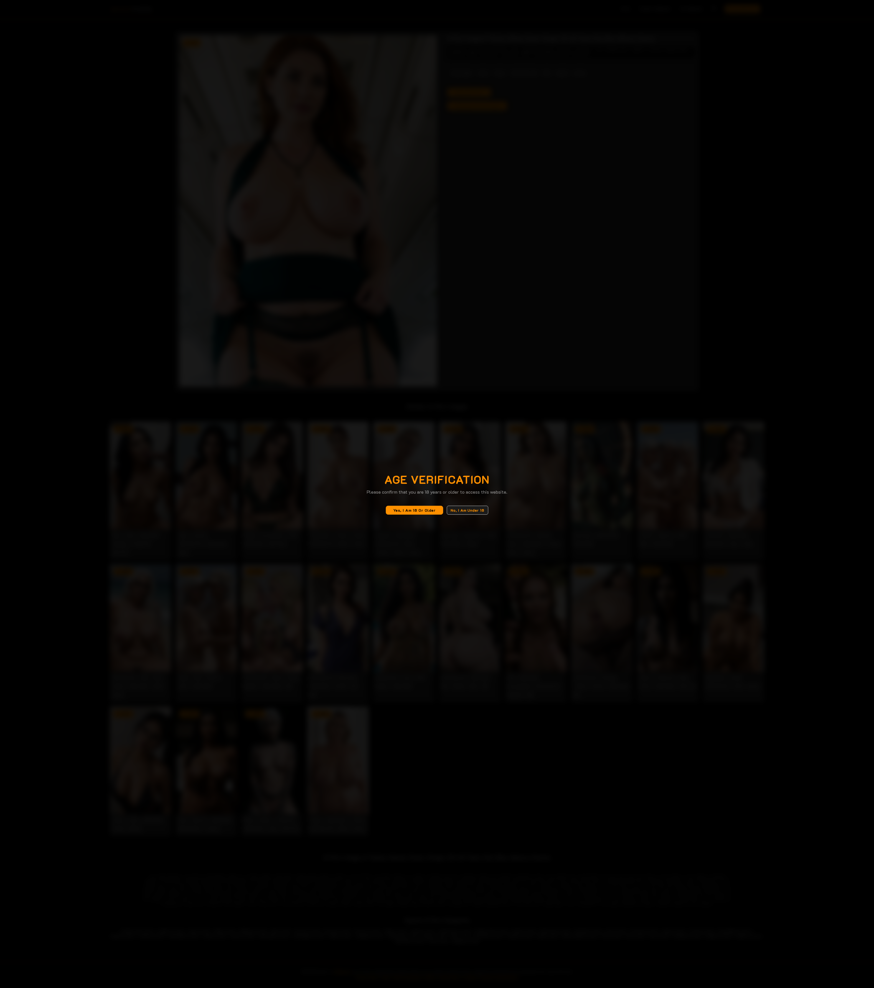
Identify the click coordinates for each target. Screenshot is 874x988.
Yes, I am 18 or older (414, 510)
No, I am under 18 (467, 510)
